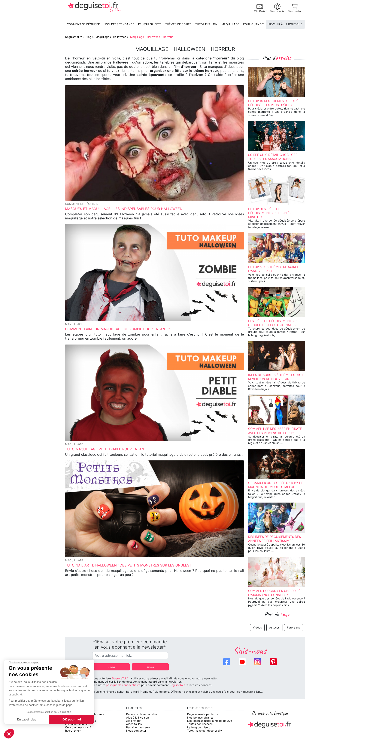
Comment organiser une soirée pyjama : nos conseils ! (275, 593)
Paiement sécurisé (76, 724)
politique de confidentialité (123, 685)
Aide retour (133, 720)
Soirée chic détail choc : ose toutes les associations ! (272, 157)
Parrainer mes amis (138, 727)
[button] (9, 734)
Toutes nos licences (200, 724)
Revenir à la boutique (285, 24)
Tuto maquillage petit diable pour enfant (105, 449)
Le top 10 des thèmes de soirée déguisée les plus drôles (274, 103)
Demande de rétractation (142, 714)
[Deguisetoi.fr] (96, 8)
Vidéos (257, 627)
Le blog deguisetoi (199, 727)
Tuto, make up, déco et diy (204, 730)
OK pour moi (72, 719)
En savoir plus (26, 719)
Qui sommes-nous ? (78, 727)
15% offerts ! (259, 11)
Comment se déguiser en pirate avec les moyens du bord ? (275, 431)
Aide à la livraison (137, 717)
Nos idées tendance (119, 24)
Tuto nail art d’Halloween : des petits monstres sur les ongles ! (128, 565)
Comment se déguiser (83, 24)
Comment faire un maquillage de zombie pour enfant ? (117, 329)
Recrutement (73, 730)
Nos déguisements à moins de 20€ (210, 720)
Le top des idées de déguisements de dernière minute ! (270, 213)
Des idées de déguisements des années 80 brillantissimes (274, 539)
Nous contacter (136, 730)
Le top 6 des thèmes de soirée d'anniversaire (273, 269)
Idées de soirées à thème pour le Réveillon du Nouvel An (276, 377)
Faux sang (293, 627)
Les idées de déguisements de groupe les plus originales (273, 323)
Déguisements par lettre (202, 714)
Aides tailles (134, 724)
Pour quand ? (253, 24)
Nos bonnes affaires (200, 717)
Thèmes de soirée (178, 24)
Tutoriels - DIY (206, 24)
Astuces (274, 627)
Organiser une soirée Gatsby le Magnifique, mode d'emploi (275, 485)
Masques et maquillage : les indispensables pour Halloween (123, 209)
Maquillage (230, 24)
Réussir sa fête (149, 24)
